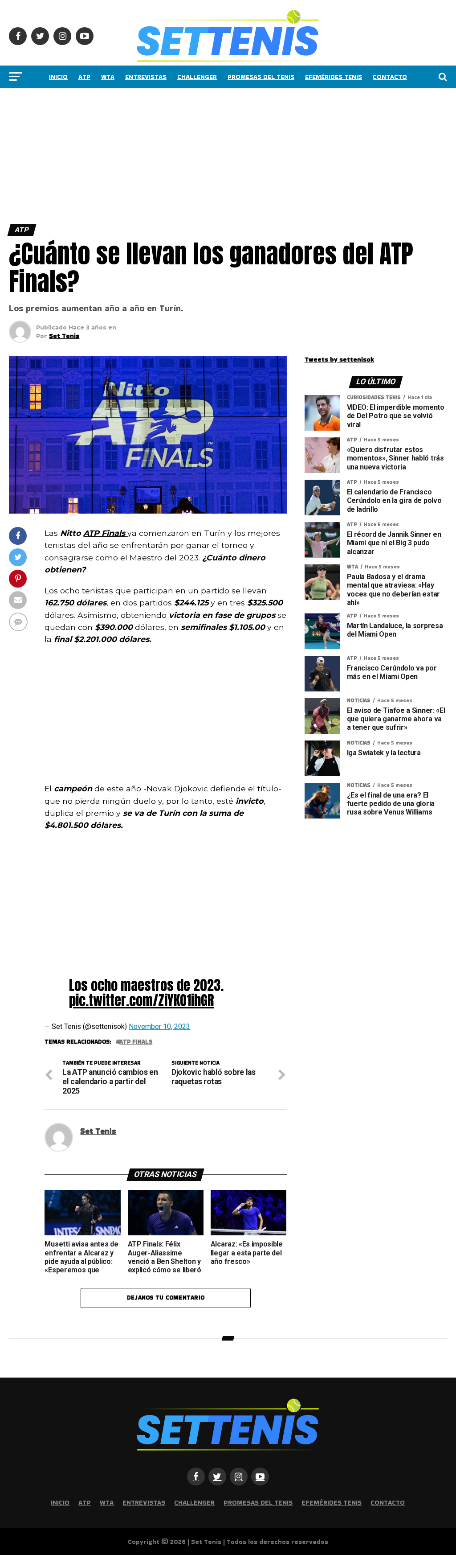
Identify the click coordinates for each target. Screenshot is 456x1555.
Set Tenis (64, 335)
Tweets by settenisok (339, 359)
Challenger (197, 76)
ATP (84, 76)
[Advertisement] (228, 153)
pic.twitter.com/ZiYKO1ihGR (141, 1000)
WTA (107, 76)
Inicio (58, 76)
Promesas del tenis (261, 76)
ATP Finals (135, 1042)
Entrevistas (146, 76)
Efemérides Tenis (333, 76)
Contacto (390, 76)
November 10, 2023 (159, 1026)
